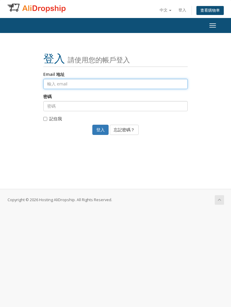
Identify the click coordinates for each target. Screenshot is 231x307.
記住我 (55, 118)
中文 (164, 10)
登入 (182, 10)
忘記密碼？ (124, 130)
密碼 (47, 96)
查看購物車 (210, 10)
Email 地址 (54, 74)
